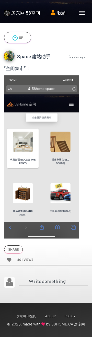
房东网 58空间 (25, 13)
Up (17, 38)
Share (13, 249)
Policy (70, 316)
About (50, 316)
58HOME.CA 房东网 (68, 324)
